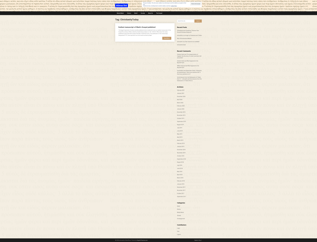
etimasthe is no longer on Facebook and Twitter (189, 35)
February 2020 (181, 106)
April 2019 (179, 137)
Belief (135, 13)
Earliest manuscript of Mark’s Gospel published (136, 27)
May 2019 (179, 134)
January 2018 (180, 184)
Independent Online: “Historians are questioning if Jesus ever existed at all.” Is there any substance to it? (189, 72)
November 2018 (181, 152)
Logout (179, 234)
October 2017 (180, 193)
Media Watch (120, 13)
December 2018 (181, 149)
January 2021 (180, 93)
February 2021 (181, 90)
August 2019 (180, 124)
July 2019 (179, 127)
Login (178, 228)
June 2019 (180, 131)
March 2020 (180, 102)
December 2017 (181, 187)
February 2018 (181, 181)
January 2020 (180, 109)
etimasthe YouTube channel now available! (188, 41)
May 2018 (179, 171)
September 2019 (181, 121)
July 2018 (179, 165)
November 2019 (181, 115)
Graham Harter (181, 54)
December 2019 (181, 112)
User (178, 231)
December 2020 (181, 96)
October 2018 (180, 156)
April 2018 (179, 174)
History (129, 13)
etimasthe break (181, 44)
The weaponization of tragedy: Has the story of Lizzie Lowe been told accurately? (189, 56)
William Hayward (181, 65)
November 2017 (181, 190)
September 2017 (181, 196)
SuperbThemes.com (142, 240)
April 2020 (179, 99)
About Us (150, 13)
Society (143, 13)
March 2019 (180, 140)
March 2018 (180, 177)
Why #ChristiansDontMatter (184, 38)
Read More (167, 38)
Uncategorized (181, 218)
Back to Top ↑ (198, 240)
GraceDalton (180, 70)
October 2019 (180, 118)
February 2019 (181, 143)
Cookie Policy (174, 6)
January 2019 (180, 146)
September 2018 (181, 159)
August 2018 (180, 162)
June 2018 (180, 168)
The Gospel (159, 13)
